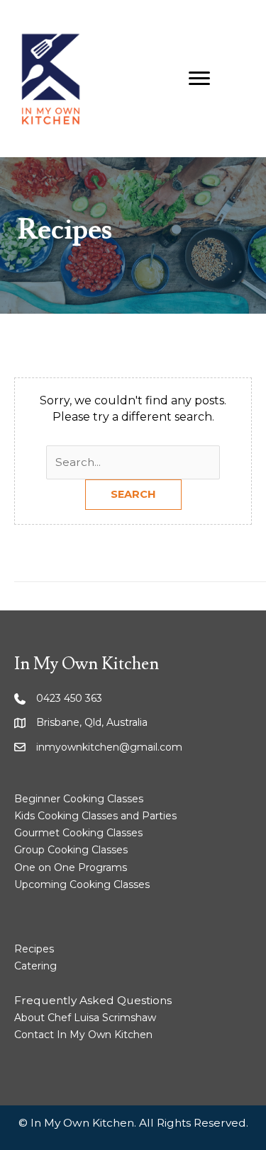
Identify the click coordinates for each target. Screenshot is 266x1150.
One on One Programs (70, 867)
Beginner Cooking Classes (78, 798)
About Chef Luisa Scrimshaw (85, 1017)
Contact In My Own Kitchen (83, 1034)
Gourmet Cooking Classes (78, 832)
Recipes (34, 949)
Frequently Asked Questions (93, 1000)
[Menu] (199, 79)
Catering (35, 966)
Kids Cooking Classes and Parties (95, 815)
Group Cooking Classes (71, 849)
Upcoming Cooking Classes (82, 884)
